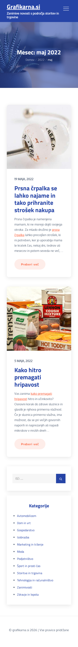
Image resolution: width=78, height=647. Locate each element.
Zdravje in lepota (28, 594)
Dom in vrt (24, 523)
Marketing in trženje (30, 544)
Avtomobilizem (26, 516)
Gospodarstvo (25, 530)
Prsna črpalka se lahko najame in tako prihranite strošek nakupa (35, 199)
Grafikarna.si (23, 6)
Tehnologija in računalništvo (35, 580)
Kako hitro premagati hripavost (27, 377)
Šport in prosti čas (28, 566)
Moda (20, 551)
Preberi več (30, 264)
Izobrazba (23, 537)
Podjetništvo (25, 558)
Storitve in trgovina (29, 573)
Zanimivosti (24, 587)
